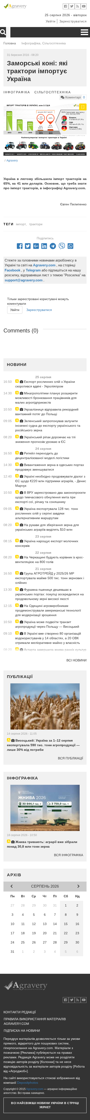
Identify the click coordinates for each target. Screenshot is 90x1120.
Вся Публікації (70, 758)
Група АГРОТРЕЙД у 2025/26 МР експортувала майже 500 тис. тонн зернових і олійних (49, 578)
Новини (17, 364)
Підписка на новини (22, 1030)
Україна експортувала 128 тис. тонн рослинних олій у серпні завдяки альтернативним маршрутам (46, 513)
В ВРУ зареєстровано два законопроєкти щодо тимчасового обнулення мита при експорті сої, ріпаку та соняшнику (50, 497)
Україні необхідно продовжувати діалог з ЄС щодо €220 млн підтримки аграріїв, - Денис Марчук (50, 481)
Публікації (20, 676)
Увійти (51, 21)
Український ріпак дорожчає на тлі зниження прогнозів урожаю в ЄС (45, 439)
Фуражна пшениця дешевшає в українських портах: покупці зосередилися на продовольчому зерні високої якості (49, 594)
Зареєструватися (73, 21)
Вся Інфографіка (68, 855)
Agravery (12, 160)
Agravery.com (34, 1089)
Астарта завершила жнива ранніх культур (54, 649)
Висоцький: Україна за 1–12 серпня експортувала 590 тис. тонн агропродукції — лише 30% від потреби (43, 745)
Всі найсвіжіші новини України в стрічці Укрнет (45, 1105)
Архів (14, 875)
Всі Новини (76, 660)
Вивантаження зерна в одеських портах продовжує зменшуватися (49, 467)
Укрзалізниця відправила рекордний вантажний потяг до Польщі (46, 412)
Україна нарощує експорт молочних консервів (46, 543)
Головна (9, 43)
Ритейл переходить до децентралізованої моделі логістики (42, 455)
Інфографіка (16, 92)
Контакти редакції (19, 1012)
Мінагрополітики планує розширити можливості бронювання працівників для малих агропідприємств (46, 397)
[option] (45, 129)
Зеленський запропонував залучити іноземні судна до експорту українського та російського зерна (47, 425)
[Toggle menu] (84, 32)
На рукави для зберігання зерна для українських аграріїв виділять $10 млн (47, 527)
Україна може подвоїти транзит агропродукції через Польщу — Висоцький (47, 624)
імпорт (21, 224)
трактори (35, 224)
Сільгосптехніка (52, 92)
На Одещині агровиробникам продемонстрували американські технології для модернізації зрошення (48, 610)
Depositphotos (27, 1082)
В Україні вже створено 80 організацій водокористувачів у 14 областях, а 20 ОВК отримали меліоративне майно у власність (48, 638)
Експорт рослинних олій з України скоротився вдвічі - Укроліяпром (45, 384)
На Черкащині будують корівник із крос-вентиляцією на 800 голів (49, 559)
